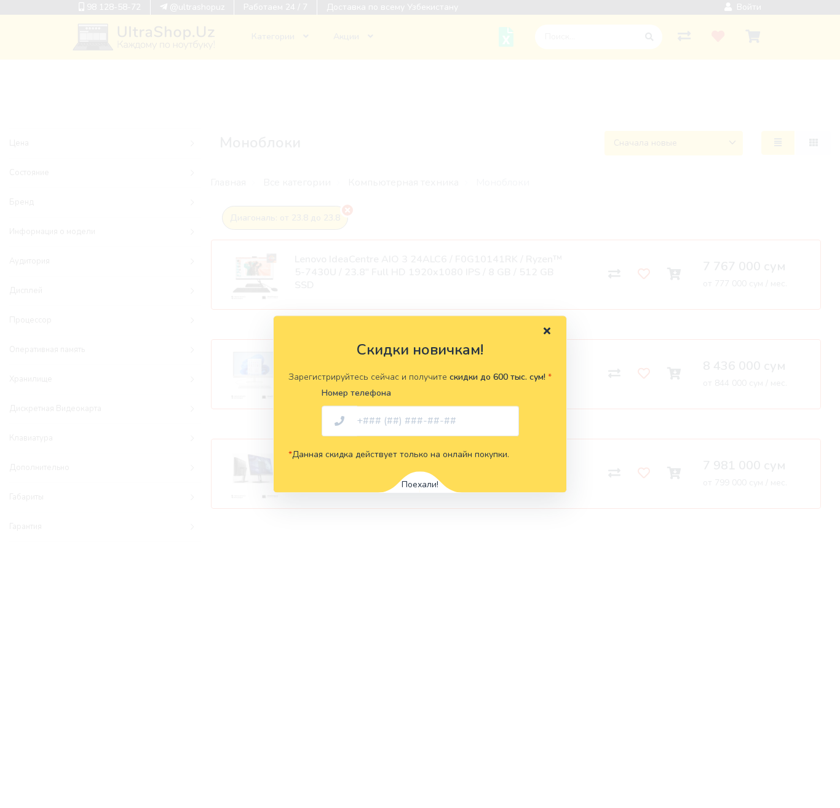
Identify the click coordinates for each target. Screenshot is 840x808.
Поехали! (420, 484)
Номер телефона (356, 393)
